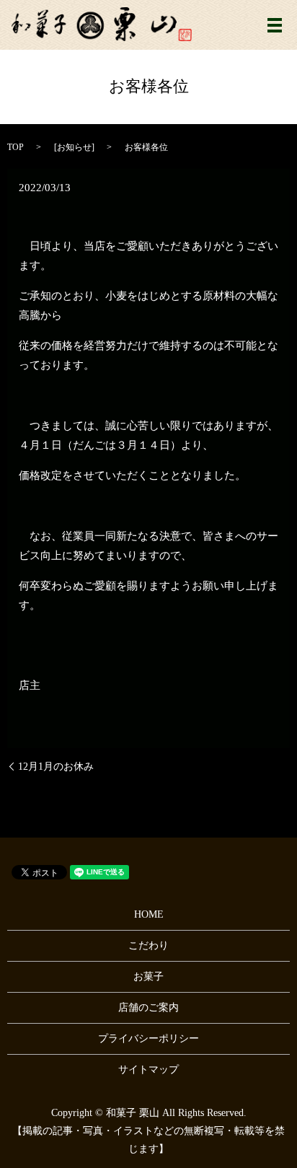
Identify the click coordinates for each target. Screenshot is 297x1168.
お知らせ (74, 147)
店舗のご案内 (148, 1007)
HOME (149, 914)
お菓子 (148, 976)
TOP (15, 147)
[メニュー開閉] (274, 25)
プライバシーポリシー (148, 1038)
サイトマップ (148, 1069)
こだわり (148, 945)
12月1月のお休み (56, 766)
